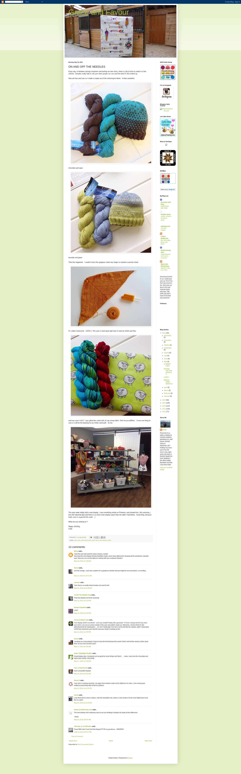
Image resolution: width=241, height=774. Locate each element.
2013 (164, 406)
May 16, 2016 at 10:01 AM (83, 576)
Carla (164, 430)
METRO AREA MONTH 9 (168, 382)
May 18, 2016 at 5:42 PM (82, 674)
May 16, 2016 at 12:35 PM (83, 588)
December (167, 335)
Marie (76, 551)
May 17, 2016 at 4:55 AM (82, 646)
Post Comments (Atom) (85, 744)
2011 (164, 412)
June (166, 359)
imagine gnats (166, 214)
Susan (76, 639)
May (165, 361)
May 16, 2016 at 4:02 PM (82, 613)
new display (103, 540)
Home (111, 741)
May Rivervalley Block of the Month (165, 242)
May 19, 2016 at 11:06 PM (83, 688)
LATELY (166, 377)
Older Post (148, 741)
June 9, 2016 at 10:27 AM (82, 732)
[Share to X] (99, 537)
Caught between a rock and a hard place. (166, 256)
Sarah (76, 695)
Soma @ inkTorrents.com (83, 710)
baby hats (77, 540)
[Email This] (95, 537)
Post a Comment (77, 736)
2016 (164, 333)
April (166, 387)
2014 (164, 403)
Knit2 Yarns (95, 540)
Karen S (77, 680)
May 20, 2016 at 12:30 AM (83, 703)
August (166, 353)
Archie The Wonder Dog (82, 595)
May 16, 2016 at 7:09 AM (82, 561)
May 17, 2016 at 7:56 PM (82, 661)
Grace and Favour (98, 12)
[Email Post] (90, 537)
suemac (77, 582)
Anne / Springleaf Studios (83, 653)
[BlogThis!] (97, 537)
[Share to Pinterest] (104, 537)
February (167, 393)
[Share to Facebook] (102, 537)
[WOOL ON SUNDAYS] (166, 145)
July (165, 356)
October (167, 345)
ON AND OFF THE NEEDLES (168, 371)
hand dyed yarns (86, 540)
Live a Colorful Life (80, 668)
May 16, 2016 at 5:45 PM (82, 632)
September (168, 348)
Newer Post (73, 741)
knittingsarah (165, 226)
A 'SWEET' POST (167, 365)
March (166, 390)
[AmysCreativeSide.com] (166, 111)
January (167, 396)
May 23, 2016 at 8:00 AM (82, 719)
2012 (164, 409)
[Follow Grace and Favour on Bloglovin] (168, 190)
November (167, 340)
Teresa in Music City (81, 620)
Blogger (129, 758)
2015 (164, 400)
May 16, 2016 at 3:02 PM (82, 601)
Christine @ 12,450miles (83, 726)
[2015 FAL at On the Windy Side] (168, 79)
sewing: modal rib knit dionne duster (166, 218)
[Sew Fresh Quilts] (168, 136)
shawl (109, 540)
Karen (76, 568)
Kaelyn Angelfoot (80, 607)
